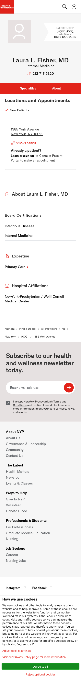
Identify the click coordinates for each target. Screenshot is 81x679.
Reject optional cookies (40, 674)
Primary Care (15, 267)
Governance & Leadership (26, 444)
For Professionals (19, 527)
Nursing (12, 539)
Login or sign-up (22, 156)
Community (15, 449)
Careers (12, 554)
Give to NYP (15, 499)
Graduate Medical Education (28, 533)
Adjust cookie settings (16, 650)
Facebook (39, 588)
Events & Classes (19, 483)
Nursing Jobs (16, 560)
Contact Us (14, 455)
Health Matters (17, 471)
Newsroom (14, 477)
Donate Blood (16, 511)
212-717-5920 (43, 73)
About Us (13, 438)
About (56, 88)
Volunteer (13, 505)
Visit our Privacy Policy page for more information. (34, 657)
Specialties (28, 88)
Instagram (13, 588)
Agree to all (40, 666)
